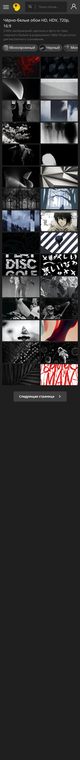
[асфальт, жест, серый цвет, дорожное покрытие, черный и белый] (59, 242)
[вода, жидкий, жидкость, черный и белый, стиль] (21, 111)
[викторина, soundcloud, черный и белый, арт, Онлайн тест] (59, 133)
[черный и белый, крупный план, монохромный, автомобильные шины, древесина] (21, 374)
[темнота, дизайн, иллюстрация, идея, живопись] (59, 155)
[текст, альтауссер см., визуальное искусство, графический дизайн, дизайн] (59, 264)
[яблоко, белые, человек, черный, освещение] (21, 286)
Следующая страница (37, 396)
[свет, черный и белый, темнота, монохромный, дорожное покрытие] (21, 352)
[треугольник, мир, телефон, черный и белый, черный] (59, 67)
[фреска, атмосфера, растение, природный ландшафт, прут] (21, 199)
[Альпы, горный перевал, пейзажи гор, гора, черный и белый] (59, 286)
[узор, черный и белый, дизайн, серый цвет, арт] (21, 242)
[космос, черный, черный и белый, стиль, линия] (59, 352)
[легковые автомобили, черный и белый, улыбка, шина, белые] (21, 308)
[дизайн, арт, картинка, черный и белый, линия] (59, 374)
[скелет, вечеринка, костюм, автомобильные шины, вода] (59, 308)
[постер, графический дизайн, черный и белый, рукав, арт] (21, 264)
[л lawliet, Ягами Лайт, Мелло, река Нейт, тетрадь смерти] (59, 220)
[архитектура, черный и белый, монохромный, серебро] (59, 89)
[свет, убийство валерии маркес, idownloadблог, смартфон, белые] (21, 89)
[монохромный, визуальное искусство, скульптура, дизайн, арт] (21, 155)
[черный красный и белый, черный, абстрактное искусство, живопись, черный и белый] (21, 67)
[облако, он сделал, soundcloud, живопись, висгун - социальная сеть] (21, 220)
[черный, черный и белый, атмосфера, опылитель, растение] (21, 330)
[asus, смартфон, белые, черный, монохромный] (21, 177)
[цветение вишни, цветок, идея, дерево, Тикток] (21, 133)
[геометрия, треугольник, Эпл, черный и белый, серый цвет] (59, 177)
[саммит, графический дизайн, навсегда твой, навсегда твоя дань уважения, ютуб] (59, 111)
